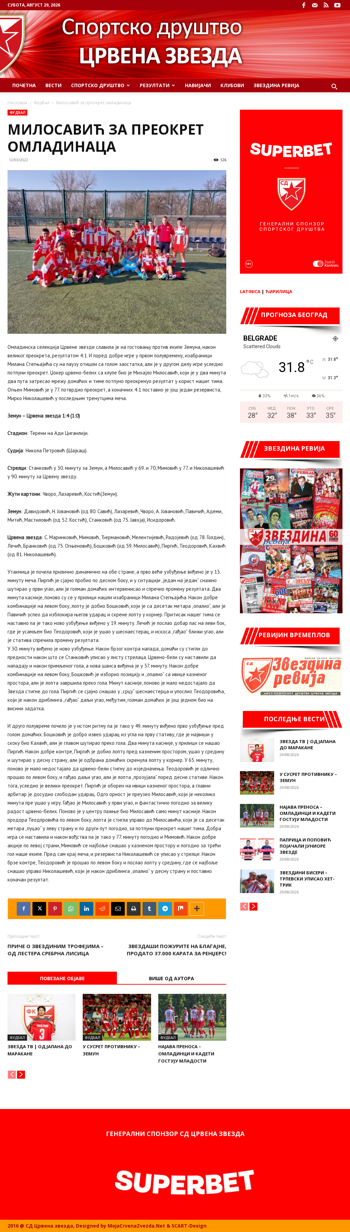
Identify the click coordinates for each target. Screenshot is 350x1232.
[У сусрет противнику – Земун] (117, 1017)
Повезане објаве (62, 978)
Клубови (232, 85)
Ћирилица (278, 291)
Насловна (17, 103)
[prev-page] (12, 1074)
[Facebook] (303, 5)
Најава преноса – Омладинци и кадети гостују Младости (186, 1053)
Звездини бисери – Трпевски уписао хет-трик (307, 879)
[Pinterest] (55, 909)
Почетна (24, 85)
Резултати (155, 85)
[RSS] (326, 5)
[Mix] (181, 909)
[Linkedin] (86, 909)
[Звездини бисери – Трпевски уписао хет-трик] (257, 881)
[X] (39, 909)
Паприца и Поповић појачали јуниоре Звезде (305, 846)
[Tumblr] (149, 909)
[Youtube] (337, 5)
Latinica (250, 291)
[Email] (118, 909)
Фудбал (42, 103)
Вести (53, 85)
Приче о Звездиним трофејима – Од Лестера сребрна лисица (56, 950)
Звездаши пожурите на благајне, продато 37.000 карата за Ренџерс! (176, 950)
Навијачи (198, 85)
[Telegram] (165, 909)
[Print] (133, 909)
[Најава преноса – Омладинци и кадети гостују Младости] (192, 1017)
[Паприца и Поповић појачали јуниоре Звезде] (257, 848)
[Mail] (315, 5)
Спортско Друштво (97, 85)
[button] (334, 87)
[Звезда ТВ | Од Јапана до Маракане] (42, 1017)
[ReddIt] (102, 909)
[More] (197, 909)
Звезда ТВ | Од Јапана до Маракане (308, 744)
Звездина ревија (276, 85)
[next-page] (21, 1074)
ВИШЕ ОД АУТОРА (171, 978)
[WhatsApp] (71, 909)
